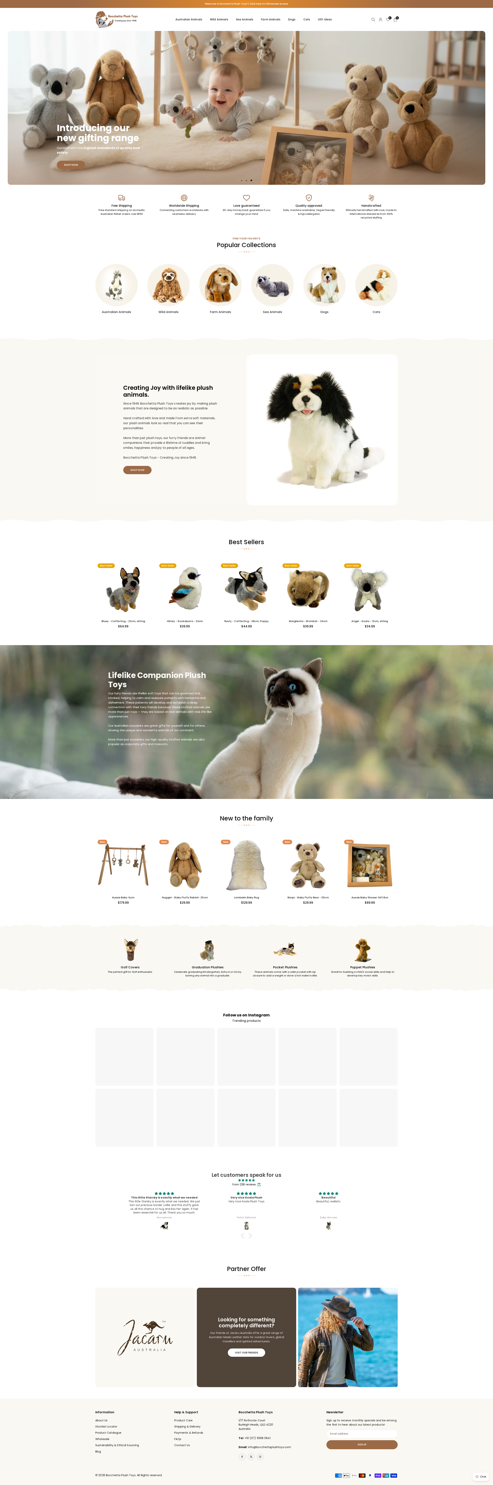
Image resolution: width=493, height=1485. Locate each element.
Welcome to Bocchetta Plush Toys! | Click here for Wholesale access (246, 3)
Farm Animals (270, 19)
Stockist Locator (106, 1426)
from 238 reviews (244, 1184)
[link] (121, 205)
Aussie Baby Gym (123, 897)
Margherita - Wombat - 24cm (308, 621)
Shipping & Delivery (187, 1426)
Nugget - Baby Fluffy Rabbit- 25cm (185, 897)
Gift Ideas (325, 19)
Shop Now (80, 161)
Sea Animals (244, 19)
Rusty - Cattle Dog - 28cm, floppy (246, 621)
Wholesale (102, 1439)
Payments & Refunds (188, 1433)
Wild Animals (219, 19)
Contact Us (182, 1445)
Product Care (183, 1420)
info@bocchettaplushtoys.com (269, 1447)
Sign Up (362, 1444)
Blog (98, 1451)
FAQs (177, 1439)
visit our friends (246, 1352)
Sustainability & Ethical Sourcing (117, 1445)
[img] (246, 1180)
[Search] (373, 19)
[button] (474, 108)
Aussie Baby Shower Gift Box (369, 897)
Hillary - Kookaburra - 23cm (185, 621)
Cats (306, 19)
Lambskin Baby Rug (246, 897)
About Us (101, 1420)
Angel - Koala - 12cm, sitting (369, 621)
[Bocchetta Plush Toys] (116, 19)
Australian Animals (188, 19)
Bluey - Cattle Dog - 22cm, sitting (123, 621)
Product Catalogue (108, 1433)
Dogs (292, 19)
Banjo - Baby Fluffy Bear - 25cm (308, 897)
